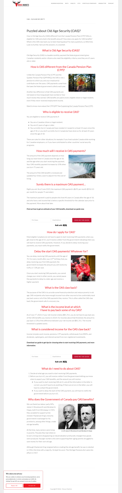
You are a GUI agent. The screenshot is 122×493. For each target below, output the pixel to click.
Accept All (32, 485)
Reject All (14, 485)
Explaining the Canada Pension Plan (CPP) (77, 106)
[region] (23, 480)
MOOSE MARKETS (20, 3)
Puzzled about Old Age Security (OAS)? (54, 31)
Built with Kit (61, 225)
